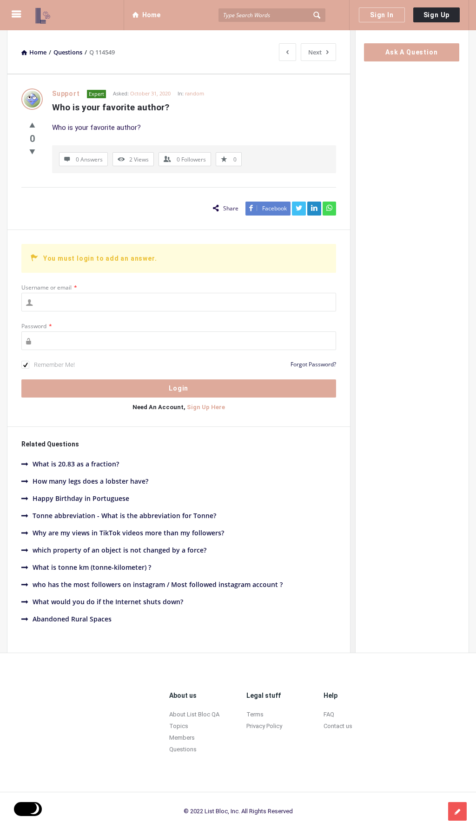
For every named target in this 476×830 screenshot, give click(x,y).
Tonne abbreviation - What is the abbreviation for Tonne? (124, 515)
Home (151, 15)
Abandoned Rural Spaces (72, 618)
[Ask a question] (457, 811)
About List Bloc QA (194, 714)
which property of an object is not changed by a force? (119, 550)
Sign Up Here (206, 407)
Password (36, 326)
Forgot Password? (313, 364)
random (194, 93)
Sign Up (436, 15)
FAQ (329, 714)
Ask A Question (411, 52)
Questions (183, 749)
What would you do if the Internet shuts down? (108, 601)
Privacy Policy (264, 725)
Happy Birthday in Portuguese (81, 498)
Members (182, 737)
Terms (255, 714)
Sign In (382, 15)
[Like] (32, 124)
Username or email (49, 287)
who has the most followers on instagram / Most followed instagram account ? (158, 584)
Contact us (338, 725)
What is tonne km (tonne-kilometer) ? (92, 567)
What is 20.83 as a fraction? (76, 463)
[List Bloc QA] (79, 15)
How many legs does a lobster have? (90, 481)
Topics (178, 725)
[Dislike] (32, 151)
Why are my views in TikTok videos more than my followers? (128, 532)
